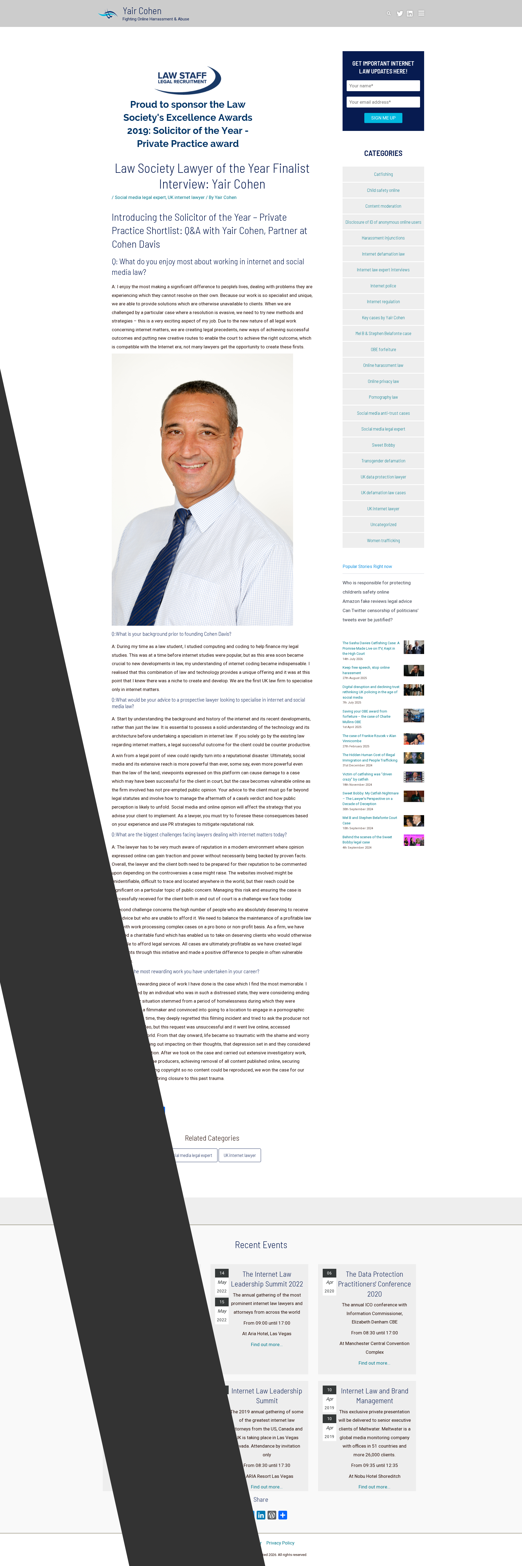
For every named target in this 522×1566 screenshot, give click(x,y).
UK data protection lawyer (383, 476)
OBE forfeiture (383, 349)
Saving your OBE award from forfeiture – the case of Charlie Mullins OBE (366, 716)
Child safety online (383, 190)
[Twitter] (400, 13)
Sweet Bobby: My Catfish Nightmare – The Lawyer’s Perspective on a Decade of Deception (371, 798)
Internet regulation (383, 301)
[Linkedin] (409, 13)
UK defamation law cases (383, 492)
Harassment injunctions (383, 237)
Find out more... (267, 1344)
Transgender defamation (383, 460)
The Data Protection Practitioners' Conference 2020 (374, 1283)
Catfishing (383, 174)
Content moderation (383, 205)
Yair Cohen (142, 10)
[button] (389, 13)
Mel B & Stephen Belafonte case (383, 333)
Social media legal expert (140, 197)
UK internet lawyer (186, 197)
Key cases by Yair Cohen (383, 317)
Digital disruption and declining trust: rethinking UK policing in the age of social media (371, 692)
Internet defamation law (383, 253)
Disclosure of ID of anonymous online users (383, 222)
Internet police (383, 285)
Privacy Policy (280, 1543)
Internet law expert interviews (383, 269)
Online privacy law (383, 381)
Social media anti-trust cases (383, 413)
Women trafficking (383, 540)
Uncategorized (383, 524)
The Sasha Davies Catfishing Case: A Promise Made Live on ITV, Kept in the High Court (371, 648)
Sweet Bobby (383, 444)
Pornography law (383, 397)
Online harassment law (383, 365)
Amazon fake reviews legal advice (377, 601)
